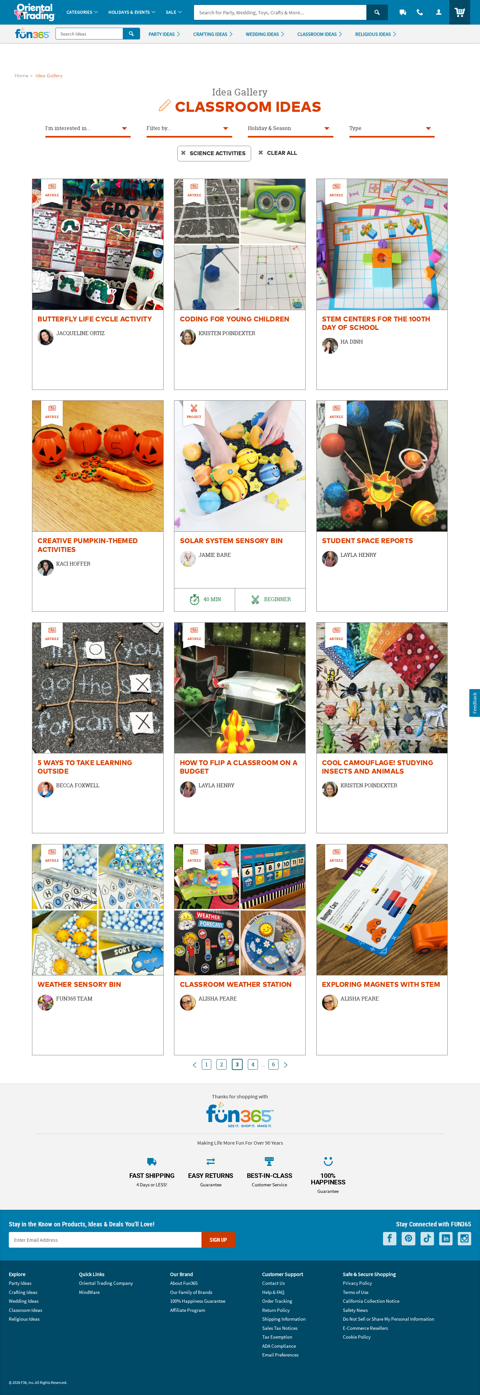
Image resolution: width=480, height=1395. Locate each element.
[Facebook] (389, 1238)
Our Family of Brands (191, 1292)
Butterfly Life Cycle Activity (95, 319)
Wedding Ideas (24, 1301)
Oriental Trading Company (106, 1283)
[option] (98, 284)
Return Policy (276, 1310)
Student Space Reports (367, 541)
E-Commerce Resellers (365, 1328)
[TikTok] (427, 1238)
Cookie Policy (357, 1337)
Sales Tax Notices (279, 1328)
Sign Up (218, 1239)
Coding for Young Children (235, 319)
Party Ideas (20, 1283)
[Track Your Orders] (402, 12)
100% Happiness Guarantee (197, 1301)
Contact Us (273, 1283)
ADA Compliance (279, 1346)
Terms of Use (355, 1292)
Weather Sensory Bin (79, 985)
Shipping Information (284, 1319)
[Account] (438, 12)
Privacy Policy (357, 1283)
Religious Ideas (24, 1319)
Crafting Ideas (23, 1292)
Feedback (474, 702)
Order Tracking (277, 1301)
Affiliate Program (187, 1310)
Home (21, 76)
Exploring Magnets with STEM (381, 985)
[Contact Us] (419, 12)
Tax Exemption (277, 1337)
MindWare (89, 1292)
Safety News (355, 1310)
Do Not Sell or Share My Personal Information (388, 1319)
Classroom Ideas (25, 1310)
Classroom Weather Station (236, 985)
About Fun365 (184, 1283)
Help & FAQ (273, 1292)
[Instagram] (464, 1238)
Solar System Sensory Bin (231, 541)
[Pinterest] (408, 1238)
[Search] (377, 12)
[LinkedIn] (446, 1238)
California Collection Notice (371, 1301)
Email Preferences (280, 1355)
